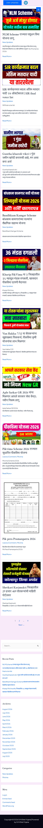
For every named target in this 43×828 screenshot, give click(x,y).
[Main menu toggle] (38, 9)
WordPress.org (8, 806)
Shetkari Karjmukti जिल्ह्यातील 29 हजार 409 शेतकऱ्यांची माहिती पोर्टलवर (20, 591)
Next (21, 625)
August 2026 (7, 709)
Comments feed (8, 802)
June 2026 (6, 716)
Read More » (7, 56)
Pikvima (20, 457)
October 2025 (8, 745)
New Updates (7, 42)
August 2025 (7, 753)
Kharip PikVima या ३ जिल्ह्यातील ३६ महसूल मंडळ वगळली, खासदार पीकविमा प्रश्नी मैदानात (21, 278)
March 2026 (6, 727)
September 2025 (9, 749)
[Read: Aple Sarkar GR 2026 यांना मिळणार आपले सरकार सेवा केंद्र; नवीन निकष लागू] (21, 377)
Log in (4, 795)
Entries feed (7, 799)
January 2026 (7, 735)
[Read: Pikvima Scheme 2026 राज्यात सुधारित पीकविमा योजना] (21, 434)
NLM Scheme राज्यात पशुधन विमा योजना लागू (20, 36)
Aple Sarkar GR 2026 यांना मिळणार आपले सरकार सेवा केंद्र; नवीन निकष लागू (19, 396)
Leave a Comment (9, 457)
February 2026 (8, 731)
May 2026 (6, 720)
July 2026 (6, 713)
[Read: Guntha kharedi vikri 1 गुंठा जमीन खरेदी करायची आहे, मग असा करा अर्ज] (21, 139)
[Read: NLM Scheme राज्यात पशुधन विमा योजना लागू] (21, 19)
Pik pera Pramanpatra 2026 (19, 539)
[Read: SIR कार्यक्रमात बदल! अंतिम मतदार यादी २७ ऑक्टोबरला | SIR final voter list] (21, 74)
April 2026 (6, 724)
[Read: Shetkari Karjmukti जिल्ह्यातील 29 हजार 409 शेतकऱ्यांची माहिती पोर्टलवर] (21, 572)
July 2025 (6, 756)
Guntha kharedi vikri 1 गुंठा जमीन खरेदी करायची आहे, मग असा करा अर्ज (20, 158)
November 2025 (8, 742)
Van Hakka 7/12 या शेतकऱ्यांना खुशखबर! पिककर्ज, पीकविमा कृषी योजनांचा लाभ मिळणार (19, 337)
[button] (12, 2)
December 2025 (8, 738)
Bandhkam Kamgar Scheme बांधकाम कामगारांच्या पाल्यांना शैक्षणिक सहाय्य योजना (19, 219)
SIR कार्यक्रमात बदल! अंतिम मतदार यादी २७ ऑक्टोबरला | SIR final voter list (21, 93)
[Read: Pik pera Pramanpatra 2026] (21, 508)
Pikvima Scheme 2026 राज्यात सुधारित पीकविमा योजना (19, 451)
